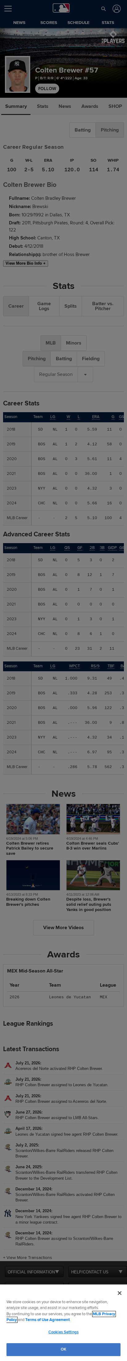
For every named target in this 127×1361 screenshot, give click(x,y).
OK (63, 1349)
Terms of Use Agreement (47, 1319)
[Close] (119, 1293)
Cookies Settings (63, 1332)
